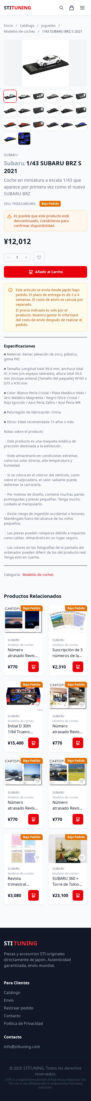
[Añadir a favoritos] (39, 257)
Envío (9, 1000)
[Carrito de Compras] (71, 8)
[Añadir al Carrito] (33, 666)
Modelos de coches (38, 574)
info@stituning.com (22, 1046)
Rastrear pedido (18, 1008)
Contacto (12, 1015)
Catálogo (12, 992)
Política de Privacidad (23, 1023)
